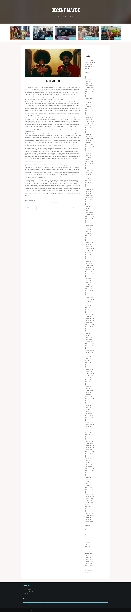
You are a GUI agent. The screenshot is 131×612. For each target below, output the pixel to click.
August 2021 (89, 199)
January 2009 (89, 492)
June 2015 (88, 356)
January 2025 (89, 113)
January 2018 (89, 290)
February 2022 (89, 187)
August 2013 (89, 401)
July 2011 (88, 430)
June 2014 (88, 379)
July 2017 (88, 303)
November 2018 (90, 269)
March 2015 (89, 362)
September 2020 (90, 223)
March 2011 (89, 439)
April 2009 (88, 485)
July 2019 (88, 252)
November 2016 (90, 320)
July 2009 (88, 479)
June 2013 (88, 405)
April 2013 (88, 409)
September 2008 (90, 500)
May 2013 (88, 407)
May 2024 (88, 130)
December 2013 (90, 392)
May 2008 (88, 506)
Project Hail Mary (49, 38)
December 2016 (90, 318)
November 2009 (90, 470)
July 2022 (88, 176)
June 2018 (88, 280)
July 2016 (88, 329)
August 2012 (89, 426)
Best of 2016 (89, 549)
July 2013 (88, 403)
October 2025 (89, 94)
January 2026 (89, 87)
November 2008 (90, 496)
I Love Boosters (117, 38)
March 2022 (89, 185)
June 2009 (88, 481)
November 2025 (90, 91)
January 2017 (89, 316)
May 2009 (88, 483)
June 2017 (88, 305)
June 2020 (88, 229)
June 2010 (88, 458)
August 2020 (89, 225)
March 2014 (89, 386)
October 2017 (89, 297)
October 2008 (89, 498)
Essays (88, 568)
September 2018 (90, 274)
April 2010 (88, 462)
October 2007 (89, 521)
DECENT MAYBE (65, 9)
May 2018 (88, 282)
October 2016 (89, 322)
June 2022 (88, 178)
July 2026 (88, 77)
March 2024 (89, 134)
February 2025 (89, 110)
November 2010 (90, 447)
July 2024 (88, 125)
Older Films (89, 570)
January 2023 (89, 163)
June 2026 (88, 79)
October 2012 (89, 422)
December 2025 (90, 89)
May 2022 (88, 180)
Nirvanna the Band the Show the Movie (90, 38)
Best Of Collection (90, 546)
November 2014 (90, 369)
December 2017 (90, 293)
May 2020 (88, 231)
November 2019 (90, 244)
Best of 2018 (89, 553)
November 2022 (90, 168)
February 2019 (89, 263)
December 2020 (90, 216)
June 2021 (88, 204)
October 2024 (89, 119)
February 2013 (89, 413)
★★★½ (88, 540)
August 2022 (89, 174)
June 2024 (88, 127)
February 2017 (89, 314)
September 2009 (90, 475)
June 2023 (88, 153)
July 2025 (88, 100)
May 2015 (88, 358)
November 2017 (90, 295)
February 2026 (89, 85)
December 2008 (90, 494)
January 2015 (89, 365)
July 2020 (88, 227)
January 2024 (89, 138)
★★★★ (88, 542)
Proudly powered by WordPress (29, 610)
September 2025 (90, 96)
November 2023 (90, 142)
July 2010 (88, 456)
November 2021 (90, 193)
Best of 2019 (89, 555)
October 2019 (89, 246)
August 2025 (89, 98)
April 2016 (88, 335)
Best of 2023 (89, 561)
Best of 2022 (89, 559)
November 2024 (90, 117)
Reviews (55, 202)
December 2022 (90, 166)
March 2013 (89, 411)
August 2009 (89, 477)
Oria (43, 610)
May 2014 (88, 381)
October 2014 (89, 371)
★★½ (87, 536)
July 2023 (88, 151)
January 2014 (89, 390)
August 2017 (89, 301)
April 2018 (88, 284)
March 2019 (89, 261)
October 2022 (89, 170)
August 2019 (89, 250)
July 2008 (88, 504)
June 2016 (88, 331)
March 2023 (89, 159)
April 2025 (88, 106)
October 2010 (89, 449)
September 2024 (90, 121)
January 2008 (89, 515)
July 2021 (88, 202)
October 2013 (89, 396)
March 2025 (89, 108)
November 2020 (90, 218)
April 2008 (88, 509)
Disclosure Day (72, 38)
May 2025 (88, 104)
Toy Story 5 (27, 38)
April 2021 (88, 208)
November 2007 (90, 519)
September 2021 (90, 197)
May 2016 (88, 333)
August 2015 (89, 352)
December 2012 (90, 417)
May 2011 (88, 434)
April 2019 (88, 259)
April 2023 (88, 157)
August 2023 (89, 149)
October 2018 (89, 271)
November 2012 (90, 420)
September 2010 (90, 451)
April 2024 (88, 132)
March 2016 (89, 337)
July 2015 (88, 354)
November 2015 (90, 345)
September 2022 (90, 172)
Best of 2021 (89, 557)
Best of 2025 (89, 565)
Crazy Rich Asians (74, 207)
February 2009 (89, 489)
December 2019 (90, 242)
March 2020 (89, 235)
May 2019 (88, 257)
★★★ (87, 538)
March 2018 (89, 286)
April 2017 (88, 309)
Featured (88, 544)
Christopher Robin (31, 207)
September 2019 (90, 248)
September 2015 (90, 350)
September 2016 (90, 324)
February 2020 (89, 238)
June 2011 (88, 432)
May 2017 (88, 307)
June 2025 (88, 102)
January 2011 (89, 443)
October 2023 (89, 144)
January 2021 (89, 214)
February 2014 (89, 388)
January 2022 (89, 189)
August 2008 (89, 502)
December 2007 (90, 517)
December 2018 (90, 267)
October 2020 (89, 221)
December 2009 (90, 468)
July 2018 (88, 278)
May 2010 (88, 460)
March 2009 (89, 487)
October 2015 (89, 348)
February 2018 (89, 288)
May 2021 (88, 206)
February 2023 (89, 161)
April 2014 (88, 384)
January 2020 (89, 240)
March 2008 (89, 511)
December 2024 (90, 115)
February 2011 (89, 441)
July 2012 (88, 428)
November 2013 (90, 394)
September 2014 (90, 373)
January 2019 (89, 265)
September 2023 (90, 146)
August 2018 (89, 276)
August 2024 (89, 123)
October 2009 (89, 473)
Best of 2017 (89, 551)
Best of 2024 (89, 563)
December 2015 (90, 343)
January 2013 (89, 415)
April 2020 (88, 233)
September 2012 (90, 424)
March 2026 (89, 83)
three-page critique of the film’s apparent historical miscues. (49, 165)
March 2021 (89, 210)
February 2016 (89, 339)
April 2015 (88, 360)
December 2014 (90, 367)
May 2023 (88, 155)
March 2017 (89, 312)
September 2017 (90, 299)
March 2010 (89, 464)
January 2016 (89, 341)
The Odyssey (89, 60)
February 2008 (89, 513)
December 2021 (90, 191)
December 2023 (90, 140)
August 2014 (89, 375)
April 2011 (88, 437)
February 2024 (89, 136)
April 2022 (88, 182)
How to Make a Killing (91, 62)
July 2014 (88, 377)
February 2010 (89, 466)
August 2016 (89, 326)
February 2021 (89, 212)
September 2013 (90, 398)
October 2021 (89, 195)
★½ (87, 532)
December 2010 (90, 445)
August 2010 (89, 453)
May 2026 (88, 81)
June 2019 (88, 254)
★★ (87, 534)
